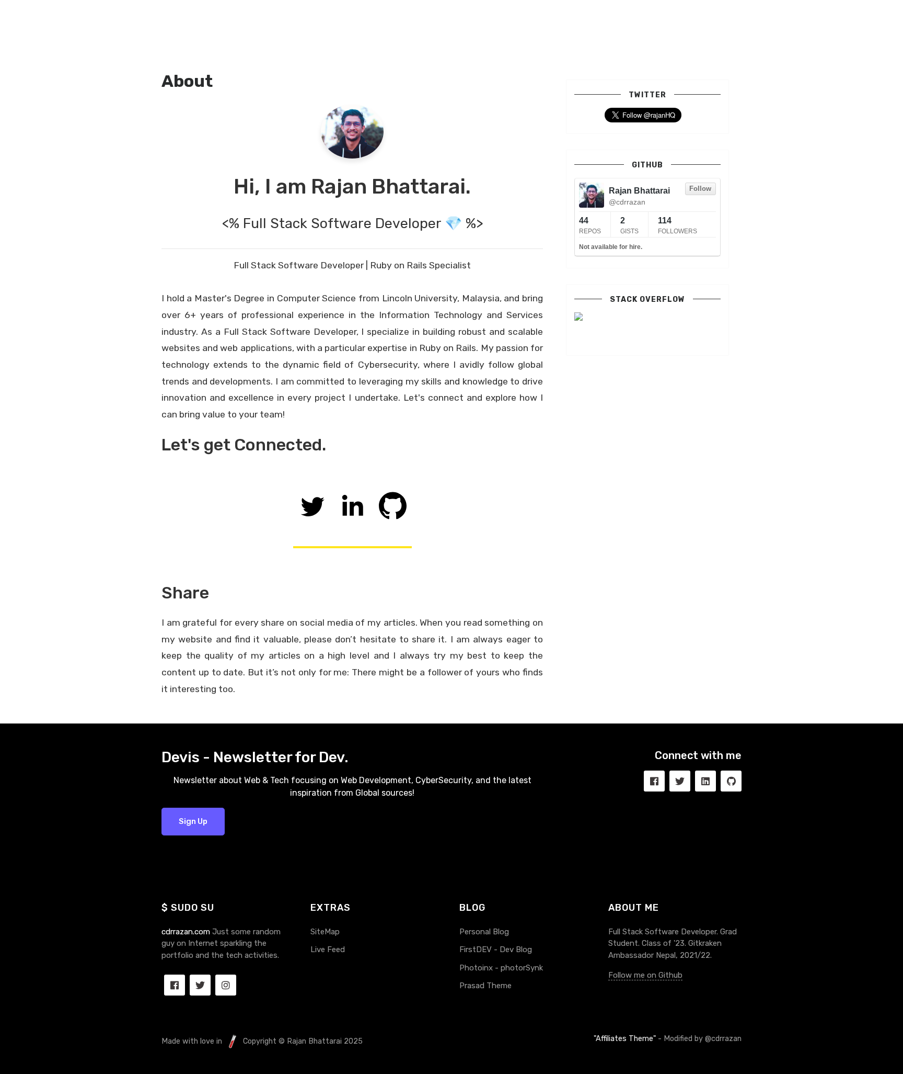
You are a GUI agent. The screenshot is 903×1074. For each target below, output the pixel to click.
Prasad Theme (485, 985)
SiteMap (325, 931)
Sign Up (193, 821)
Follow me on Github (645, 975)
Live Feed (327, 949)
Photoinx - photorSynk (501, 968)
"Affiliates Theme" (625, 1038)
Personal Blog (484, 931)
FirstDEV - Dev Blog (495, 949)
